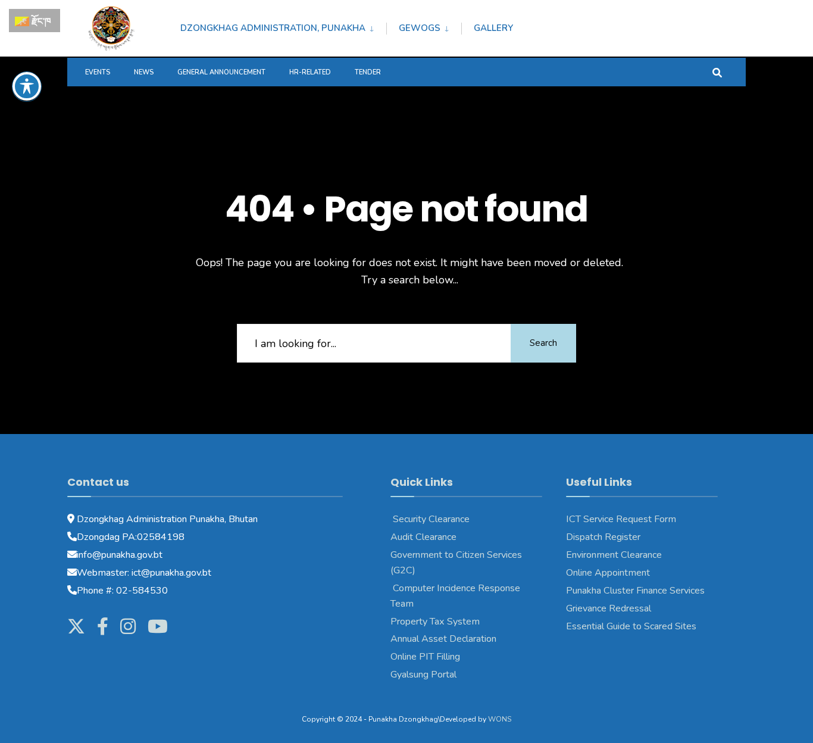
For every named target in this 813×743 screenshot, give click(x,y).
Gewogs (419, 28)
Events (97, 72)
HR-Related (310, 72)
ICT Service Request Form (621, 519)
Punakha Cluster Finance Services (635, 590)
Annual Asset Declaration (443, 638)
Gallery (493, 28)
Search (543, 343)
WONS (499, 719)
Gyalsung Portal (423, 674)
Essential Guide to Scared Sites (631, 626)
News (144, 72)
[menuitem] (283, 26)
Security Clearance (430, 519)
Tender (368, 72)
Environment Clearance (614, 554)
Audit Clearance (423, 537)
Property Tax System (435, 621)
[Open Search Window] (717, 71)
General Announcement (221, 72)
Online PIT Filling (425, 656)
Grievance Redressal (608, 608)
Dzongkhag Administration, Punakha (272, 28)
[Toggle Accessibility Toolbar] (26, 86)
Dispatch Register (603, 537)
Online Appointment (609, 572)
